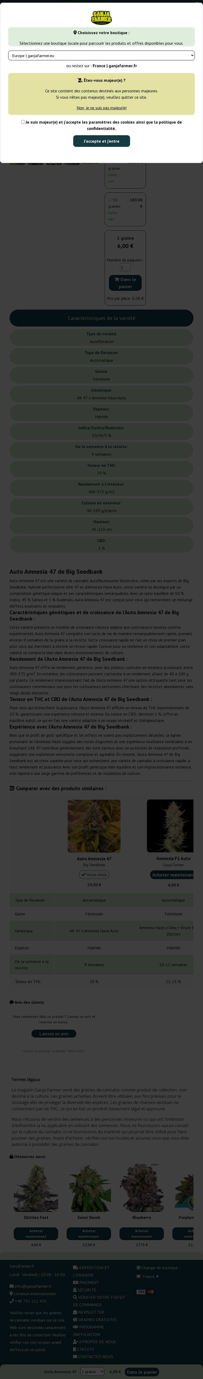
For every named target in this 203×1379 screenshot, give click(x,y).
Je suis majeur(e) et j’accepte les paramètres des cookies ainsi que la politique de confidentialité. (103, 125)
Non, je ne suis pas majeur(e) (102, 107)
